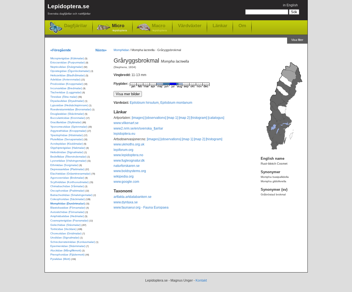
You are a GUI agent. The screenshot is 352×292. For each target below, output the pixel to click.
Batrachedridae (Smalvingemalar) (71, 194)
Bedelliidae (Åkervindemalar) (68, 156)
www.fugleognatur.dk (129, 160)
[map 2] (184, 118)
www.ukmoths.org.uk (129, 144)
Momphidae (121, 50)
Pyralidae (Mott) (60, 258)
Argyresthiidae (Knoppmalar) (68, 130)
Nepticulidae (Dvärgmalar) (66, 66)
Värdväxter (190, 25)
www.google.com (126, 182)
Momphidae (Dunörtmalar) (67, 203)
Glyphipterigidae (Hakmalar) (67, 147)
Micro (119, 27)
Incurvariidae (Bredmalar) (66, 88)
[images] (138, 118)
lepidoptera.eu (124, 134)
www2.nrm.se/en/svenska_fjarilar (138, 128)
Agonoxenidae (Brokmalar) (67, 177)
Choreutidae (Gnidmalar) (65, 233)
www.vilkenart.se (126, 123)
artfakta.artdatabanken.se (133, 197)
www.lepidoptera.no (128, 155)
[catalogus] (216, 118)
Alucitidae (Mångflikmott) (65, 250)
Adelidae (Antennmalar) (65, 79)
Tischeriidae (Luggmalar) (65, 92)
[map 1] (172, 118)
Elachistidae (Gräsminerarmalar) (70, 173)
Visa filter (297, 39)
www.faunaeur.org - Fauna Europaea (141, 207)
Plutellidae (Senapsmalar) (66, 139)
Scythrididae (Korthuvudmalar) (69, 182)
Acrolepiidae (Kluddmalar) (66, 143)
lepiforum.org (123, 150)
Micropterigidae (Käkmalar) (67, 58)
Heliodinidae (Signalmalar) (66, 152)
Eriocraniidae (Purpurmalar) (67, 62)
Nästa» (101, 50)
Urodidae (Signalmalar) (64, 237)
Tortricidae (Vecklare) (63, 229)
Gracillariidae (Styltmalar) (65, 122)
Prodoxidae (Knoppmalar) (66, 83)
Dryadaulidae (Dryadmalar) (67, 100)
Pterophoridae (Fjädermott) (67, 254)
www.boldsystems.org (130, 171)
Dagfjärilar (75, 25)
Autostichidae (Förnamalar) (67, 212)
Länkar (220, 25)
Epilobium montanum (176, 103)
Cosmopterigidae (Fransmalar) (69, 220)
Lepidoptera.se (69, 9)
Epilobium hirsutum (144, 103)
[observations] (155, 118)
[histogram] (199, 118)
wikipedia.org (124, 176)
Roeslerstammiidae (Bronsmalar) (70, 109)
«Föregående (60, 50)
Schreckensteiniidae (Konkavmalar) (72, 241)
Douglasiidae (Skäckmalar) (67, 113)
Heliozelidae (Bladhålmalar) (67, 75)
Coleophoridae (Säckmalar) (67, 199)
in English (290, 5)
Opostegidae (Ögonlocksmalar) (70, 70)
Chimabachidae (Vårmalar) (67, 186)
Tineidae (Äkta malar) (63, 96)
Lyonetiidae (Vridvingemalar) (68, 160)
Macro (159, 27)
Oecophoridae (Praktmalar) (67, 190)
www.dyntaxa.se (126, 202)
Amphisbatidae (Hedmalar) (67, 216)
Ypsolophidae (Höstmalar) (66, 135)
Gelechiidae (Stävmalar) (65, 224)
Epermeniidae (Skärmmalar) (67, 246)
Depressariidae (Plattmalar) (67, 169)
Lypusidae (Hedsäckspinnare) (69, 105)
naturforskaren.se (127, 166)
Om (242, 25)
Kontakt (201, 280)
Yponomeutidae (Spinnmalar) (68, 126)
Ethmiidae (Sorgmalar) (64, 165)
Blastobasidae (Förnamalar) (67, 207)
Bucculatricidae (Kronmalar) (67, 117)
